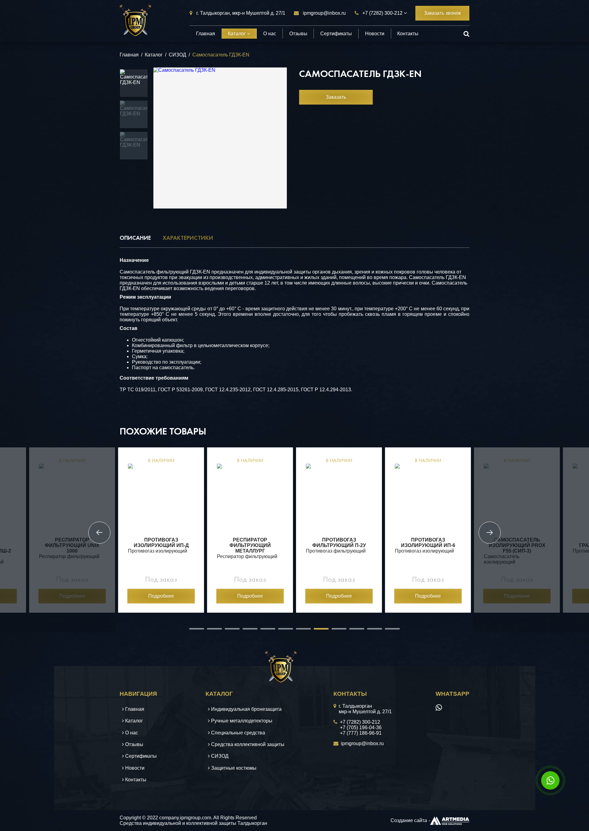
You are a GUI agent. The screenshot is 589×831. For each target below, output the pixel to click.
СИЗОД (177, 54)
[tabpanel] (72, 530)
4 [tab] (246, 631)
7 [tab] (299, 631)
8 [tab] (317, 631)
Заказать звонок (442, 13)
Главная (205, 33)
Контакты (407, 33)
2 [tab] (210, 631)
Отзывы (298, 33)
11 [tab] (370, 631)
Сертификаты (336, 33)
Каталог (237, 33)
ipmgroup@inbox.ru (324, 13)
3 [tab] (228, 631)
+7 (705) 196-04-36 (361, 727)
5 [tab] (263, 631)
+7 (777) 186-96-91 (361, 733)
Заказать (336, 97)
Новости (374, 33)
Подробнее (72, 596)
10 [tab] (352, 631)
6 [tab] (281, 631)
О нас (269, 33)
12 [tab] (388, 631)
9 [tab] (335, 631)
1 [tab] (192, 631)
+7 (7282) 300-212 (382, 13)
